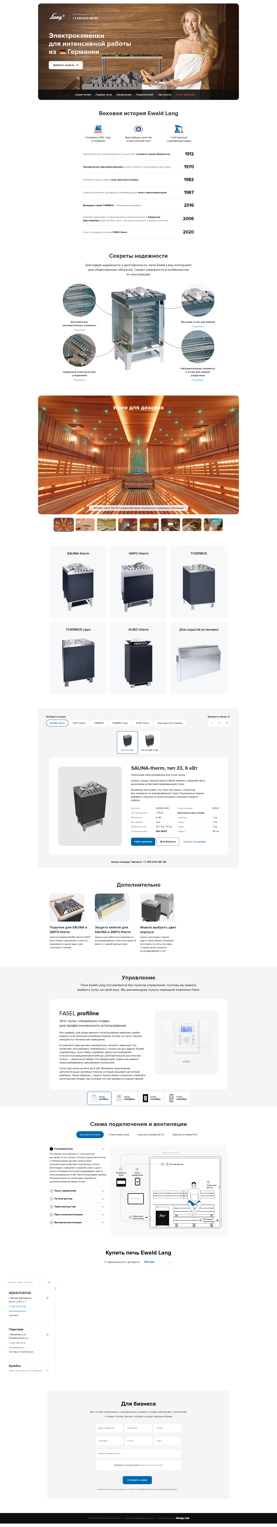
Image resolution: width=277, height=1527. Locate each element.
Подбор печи (104, 94)
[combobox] (157, 1262)
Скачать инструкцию (194, 841)
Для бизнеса (168, 841)
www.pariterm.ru (16, 1347)
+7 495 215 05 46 (17, 1306)
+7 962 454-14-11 (17, 1343)
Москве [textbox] (149, 1262)
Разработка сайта (166, 1518)
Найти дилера (143, 841)
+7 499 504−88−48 (154, 861)
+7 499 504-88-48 (85, 18)
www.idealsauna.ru (17, 1311)
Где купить (164, 94)
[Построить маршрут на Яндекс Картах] (48, 1298)
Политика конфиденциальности (140, 1518)
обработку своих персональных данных (157, 1489)
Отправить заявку (137, 1480)
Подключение (144, 94)
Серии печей (83, 94)
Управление (123, 94)
